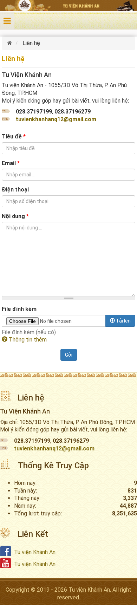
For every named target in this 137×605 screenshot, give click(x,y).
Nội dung (15, 216)
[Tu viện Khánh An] (10, 43)
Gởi (68, 355)
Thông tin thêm (27, 339)
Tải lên (123, 321)
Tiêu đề (14, 136)
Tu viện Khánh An (35, 552)
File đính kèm (19, 309)
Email (11, 163)
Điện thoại (15, 189)
